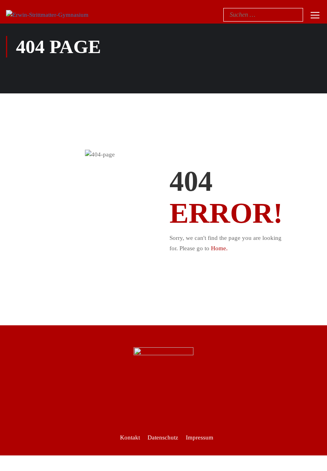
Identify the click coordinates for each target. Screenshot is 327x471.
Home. (219, 248)
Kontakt (130, 437)
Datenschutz (163, 437)
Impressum (199, 437)
